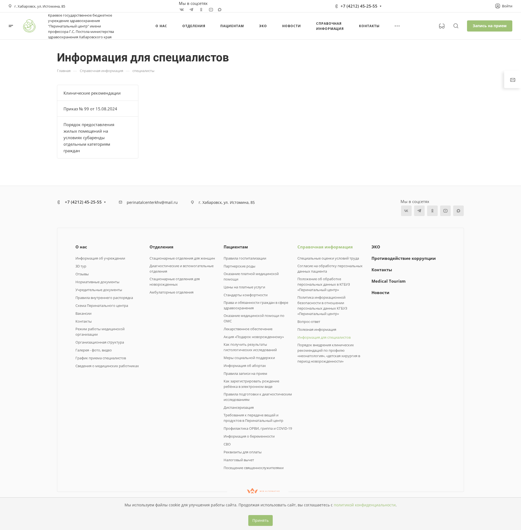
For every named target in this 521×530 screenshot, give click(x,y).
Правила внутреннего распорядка (104, 297)
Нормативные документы (97, 281)
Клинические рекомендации (92, 93)
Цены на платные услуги (244, 287)
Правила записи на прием (245, 373)
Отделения (161, 247)
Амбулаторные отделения (171, 292)
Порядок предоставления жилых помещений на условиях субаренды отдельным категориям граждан (88, 137)
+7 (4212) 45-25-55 (359, 6)
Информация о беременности (249, 436)
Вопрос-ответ (308, 321)
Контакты (83, 321)
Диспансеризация (239, 407)
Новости (380, 292)
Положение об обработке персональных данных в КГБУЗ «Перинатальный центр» (323, 284)
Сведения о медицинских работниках (107, 365)
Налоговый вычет (239, 459)
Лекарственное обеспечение (248, 328)
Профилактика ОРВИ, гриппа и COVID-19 (258, 428)
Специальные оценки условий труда (328, 258)
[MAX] (219, 9)
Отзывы (82, 274)
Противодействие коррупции (403, 258)
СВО (227, 444)
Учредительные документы (98, 289)
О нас (81, 247)
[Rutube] (211, 9)
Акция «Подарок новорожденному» (254, 336)
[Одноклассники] (201, 9)
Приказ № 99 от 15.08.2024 (90, 108)
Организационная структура (99, 342)
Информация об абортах (245, 365)
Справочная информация (325, 247)
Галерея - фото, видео (93, 350)
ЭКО (375, 247)
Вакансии (83, 313)
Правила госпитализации (245, 258)
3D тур (80, 266)
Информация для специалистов (324, 337)
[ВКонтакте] (181, 9)
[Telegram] (191, 9)
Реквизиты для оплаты (243, 452)
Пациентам (236, 247)
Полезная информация (316, 329)
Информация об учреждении (100, 258)
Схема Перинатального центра (101, 305)
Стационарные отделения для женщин (182, 258)
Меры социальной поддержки (249, 357)
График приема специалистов (100, 358)
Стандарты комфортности (246, 294)
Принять (260, 520)
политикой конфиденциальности (365, 505)
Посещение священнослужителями (254, 467)
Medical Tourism (388, 281)
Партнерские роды (239, 266)
